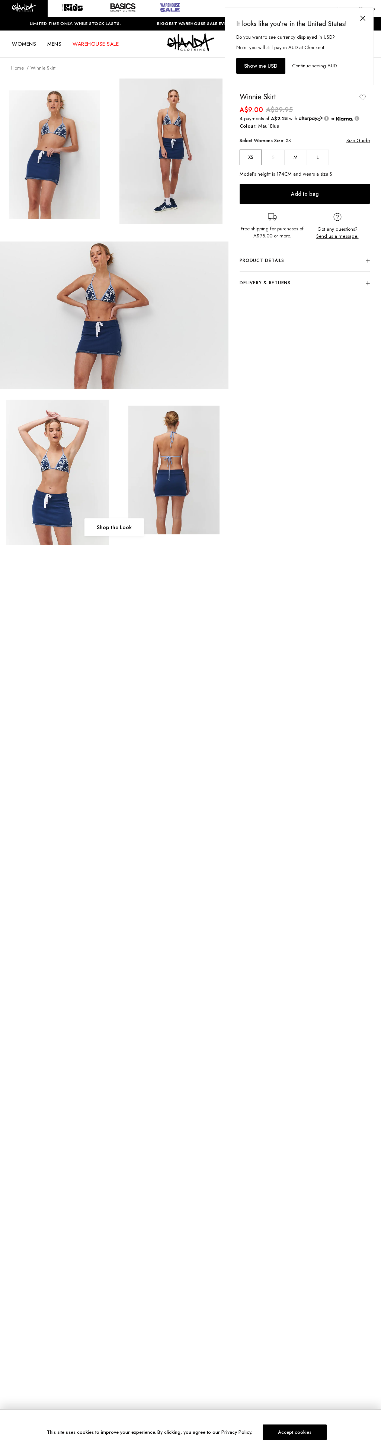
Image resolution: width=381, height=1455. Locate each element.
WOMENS (24, 44)
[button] (24, 8)
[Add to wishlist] (362, 97)
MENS (54, 44)
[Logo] (190, 49)
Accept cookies (294, 1432)
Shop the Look (114, 527)
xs (250, 157)
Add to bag (304, 194)
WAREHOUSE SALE (96, 44)
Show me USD (261, 66)
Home (17, 67)
